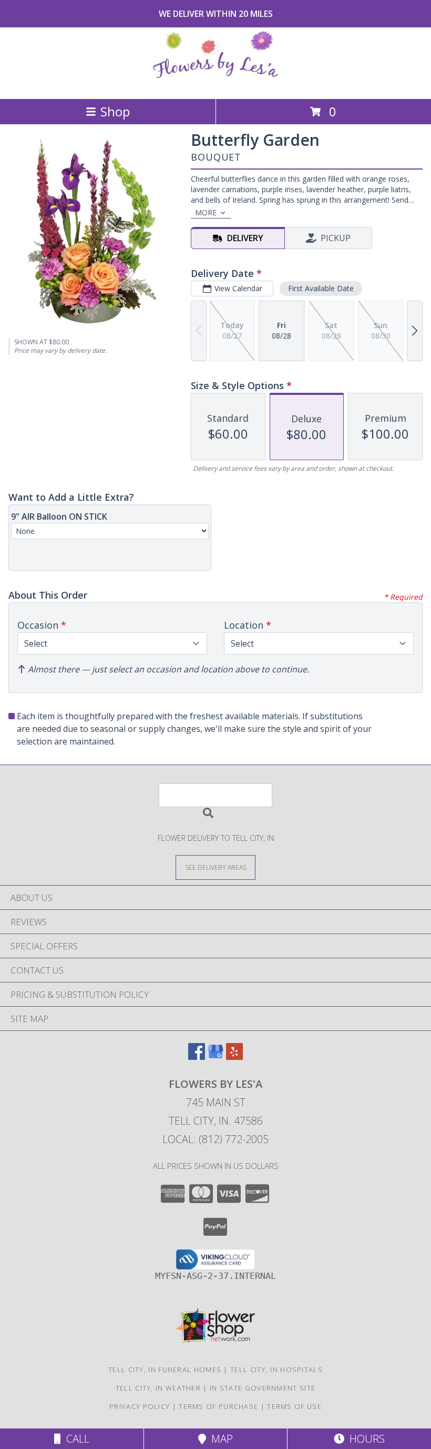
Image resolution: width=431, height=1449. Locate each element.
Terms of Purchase (218, 1406)
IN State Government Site (262, 1388)
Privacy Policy (139, 1406)
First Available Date (321, 288)
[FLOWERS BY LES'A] (215, 83)
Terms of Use (294, 1406)
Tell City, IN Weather (158, 1388)
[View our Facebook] (196, 1056)
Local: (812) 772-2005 (215, 1139)
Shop (115, 111)
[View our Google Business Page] (215, 1056)
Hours (364, 1439)
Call (75, 1439)
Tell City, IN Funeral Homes (164, 1369)
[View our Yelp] (234, 1056)
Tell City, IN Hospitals (276, 1369)
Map (219, 1439)
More (206, 212)
